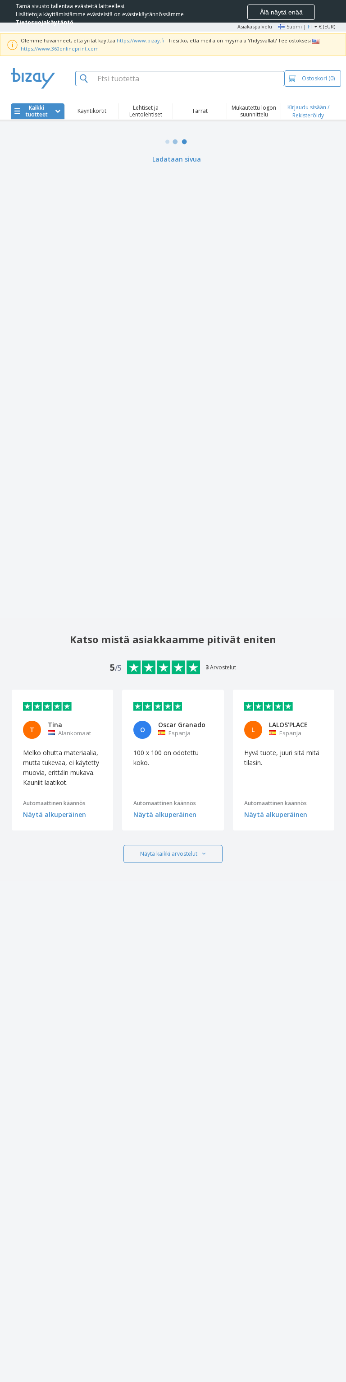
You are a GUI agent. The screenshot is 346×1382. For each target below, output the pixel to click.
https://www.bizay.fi (140, 40)
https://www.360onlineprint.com (60, 48)
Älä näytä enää (281, 12)
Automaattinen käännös (54, 803)
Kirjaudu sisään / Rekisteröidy (308, 111)
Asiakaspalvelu (254, 26)
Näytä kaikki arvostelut (168, 854)
